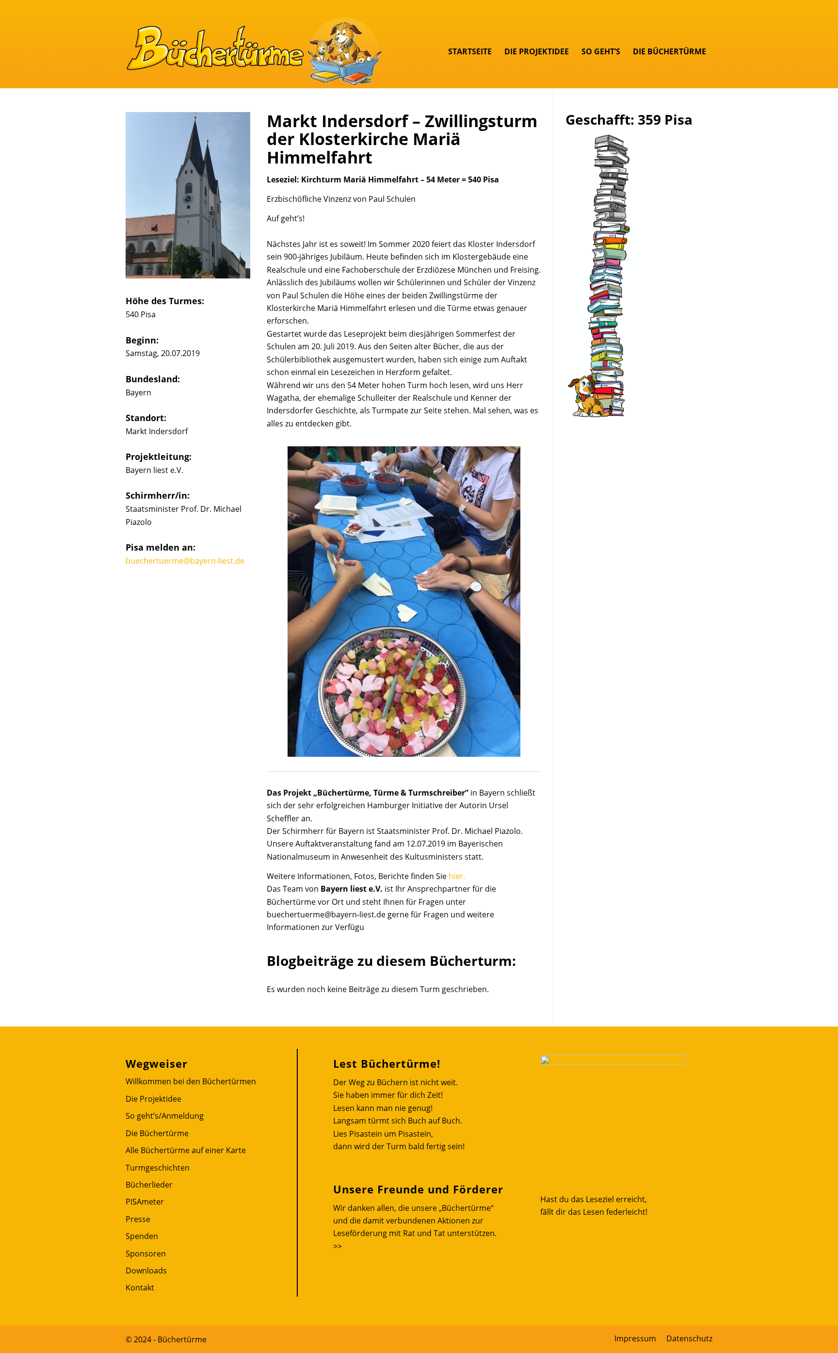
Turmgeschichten (158, 1167)
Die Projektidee (153, 1098)
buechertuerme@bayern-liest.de (185, 560)
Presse (138, 1219)
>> (337, 1246)
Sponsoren (146, 1253)
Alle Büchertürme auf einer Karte (186, 1150)
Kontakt (140, 1287)
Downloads (146, 1270)
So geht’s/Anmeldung (165, 1115)
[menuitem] (470, 51)
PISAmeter (145, 1201)
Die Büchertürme (157, 1133)
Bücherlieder (149, 1184)
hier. (457, 876)
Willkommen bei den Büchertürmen (191, 1081)
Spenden (142, 1236)
